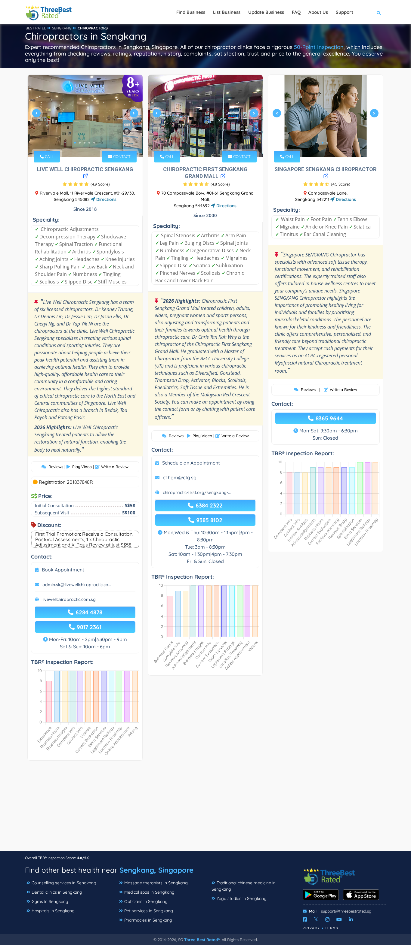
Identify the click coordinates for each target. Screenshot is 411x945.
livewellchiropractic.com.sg (69, 599)
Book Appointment (63, 570)
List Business (226, 12)
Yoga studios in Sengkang (242, 898)
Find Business (190, 12)
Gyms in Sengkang (50, 901)
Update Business (266, 12)
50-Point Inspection (319, 47)
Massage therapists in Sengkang (156, 883)
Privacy (311, 928)
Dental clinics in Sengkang (57, 892)
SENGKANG (61, 28)
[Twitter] (316, 919)
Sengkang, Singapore (156, 869)
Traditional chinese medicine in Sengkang (244, 886)
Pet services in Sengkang (148, 910)
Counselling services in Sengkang (64, 883)
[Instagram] (327, 919)
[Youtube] (339, 919)
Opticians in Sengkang (146, 901)
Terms (331, 928)
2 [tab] (80, 143)
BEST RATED (36, 28)
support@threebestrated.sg (346, 911)
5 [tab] (94, 143)
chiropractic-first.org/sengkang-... (197, 492)
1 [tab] (75, 143)
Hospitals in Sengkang (53, 910)
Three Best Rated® (202, 939)
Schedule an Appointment (191, 463)
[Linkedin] (351, 919)
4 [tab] (89, 143)
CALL (49, 156)
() (100, 184)
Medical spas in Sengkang (149, 892)
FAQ (296, 12)
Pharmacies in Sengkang (148, 920)
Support (344, 12)
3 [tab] (84, 143)
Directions (105, 199)
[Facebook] (305, 919)
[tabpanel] (85, 116)
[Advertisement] (205, 809)
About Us (318, 12)
